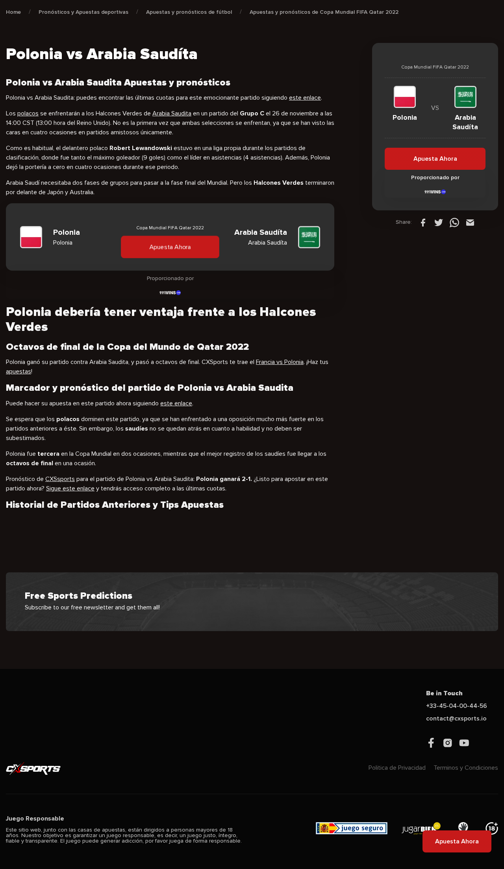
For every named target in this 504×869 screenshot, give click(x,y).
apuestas (18, 371)
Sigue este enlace (70, 488)
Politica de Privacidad (397, 768)
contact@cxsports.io (456, 718)
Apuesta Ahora (170, 247)
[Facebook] (423, 222)
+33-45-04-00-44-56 (456, 706)
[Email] (470, 222)
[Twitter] (438, 222)
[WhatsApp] (454, 222)
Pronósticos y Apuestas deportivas (83, 12)
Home (13, 12)
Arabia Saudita (171, 113)
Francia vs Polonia (280, 362)
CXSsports (60, 479)
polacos (28, 113)
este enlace (305, 98)
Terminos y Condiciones (466, 768)
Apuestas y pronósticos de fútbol (189, 12)
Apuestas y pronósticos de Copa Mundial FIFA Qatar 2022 (324, 12)
